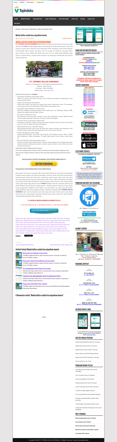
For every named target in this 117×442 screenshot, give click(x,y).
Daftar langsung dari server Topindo (85, 418)
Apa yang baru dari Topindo (83, 422)
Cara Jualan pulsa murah (42, 224)
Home (15, 2)
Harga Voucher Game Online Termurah (86, 349)
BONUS (83, 19)
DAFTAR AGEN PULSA (29, 205)
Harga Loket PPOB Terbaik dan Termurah (87, 357)
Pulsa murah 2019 (48, 222)
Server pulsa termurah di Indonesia (85, 425)
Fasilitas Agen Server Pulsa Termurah (86, 383)
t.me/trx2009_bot (89, 118)
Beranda (18, 29)
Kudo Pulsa (48, 218)
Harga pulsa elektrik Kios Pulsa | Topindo (35, 284)
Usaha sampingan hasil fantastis (25, 244)
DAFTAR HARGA (64, 19)
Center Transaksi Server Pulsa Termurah (87, 386)
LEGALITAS (91, 19)
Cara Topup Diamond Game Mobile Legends (87, 394)
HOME (16, 19)
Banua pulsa (41, 233)
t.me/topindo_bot (93, 208)
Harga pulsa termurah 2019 (59, 224)
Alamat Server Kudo (36, 222)
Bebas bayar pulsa (50, 231)
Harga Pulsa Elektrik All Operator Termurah (87, 342)
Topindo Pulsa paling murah (80, 440)
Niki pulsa (22, 231)
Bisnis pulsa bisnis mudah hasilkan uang (61, 244)
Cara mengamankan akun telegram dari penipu (37, 268)
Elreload (21, 233)
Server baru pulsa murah (27, 224)
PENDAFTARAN (25, 19)
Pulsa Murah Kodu (39, 218)
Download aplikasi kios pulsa (39, 229)
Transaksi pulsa (30, 231)
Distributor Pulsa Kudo (42, 220)
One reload (33, 233)
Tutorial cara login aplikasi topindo (85, 390)
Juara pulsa (49, 233)
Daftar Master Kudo (29, 220)
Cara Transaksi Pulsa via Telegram (85, 375)
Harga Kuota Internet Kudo (57, 220)
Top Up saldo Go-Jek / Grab (83, 361)
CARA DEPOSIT (37, 19)
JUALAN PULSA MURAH (60, 205)
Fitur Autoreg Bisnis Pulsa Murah (84, 379)
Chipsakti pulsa (60, 231)
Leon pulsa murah (40, 226)
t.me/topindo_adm (89, 162)
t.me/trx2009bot (89, 116)
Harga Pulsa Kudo (58, 218)
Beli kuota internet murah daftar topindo (86, 429)
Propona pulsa (40, 231)
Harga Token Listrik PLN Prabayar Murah (86, 353)
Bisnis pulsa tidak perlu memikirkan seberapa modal (38, 261)
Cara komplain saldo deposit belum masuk (87, 404)
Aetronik (27, 233)
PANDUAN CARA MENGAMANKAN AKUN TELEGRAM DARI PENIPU (42, 276)
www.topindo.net (49, 90)
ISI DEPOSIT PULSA (45, 205)
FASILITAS (75, 19)
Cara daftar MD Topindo (82, 433)
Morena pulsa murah (52, 226)
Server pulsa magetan (55, 229)
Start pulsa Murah (29, 226)
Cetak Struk (40, 2)
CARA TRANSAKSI (50, 19)
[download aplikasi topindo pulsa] (89, 140)
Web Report (30, 2)
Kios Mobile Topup (25, 229)
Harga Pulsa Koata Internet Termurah (86, 346)
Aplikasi (22, 2)
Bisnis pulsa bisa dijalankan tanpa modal (35, 253)
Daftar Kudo (19, 218)
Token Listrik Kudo (24, 222)
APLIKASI (17, 23)
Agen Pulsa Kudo (28, 218)
